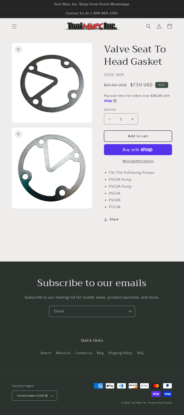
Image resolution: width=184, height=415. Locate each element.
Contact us (83, 353)
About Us (63, 353)
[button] (14, 26)
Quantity (110, 109)
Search (46, 353)
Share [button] (114, 219)
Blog (100, 353)
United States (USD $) (32, 395)
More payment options (138, 161)
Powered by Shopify (160, 403)
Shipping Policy (120, 353)
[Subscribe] (129, 311)
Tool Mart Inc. (139, 403)
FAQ (140, 353)
